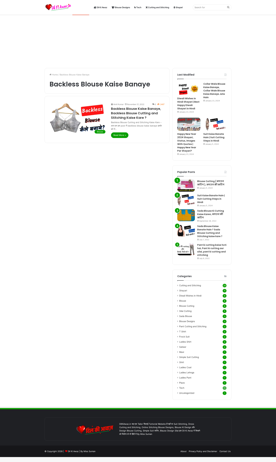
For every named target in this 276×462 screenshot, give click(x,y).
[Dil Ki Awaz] (59, 7)
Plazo (182, 382)
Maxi (181, 352)
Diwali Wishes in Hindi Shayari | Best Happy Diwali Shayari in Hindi (188, 103)
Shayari (179, 7)
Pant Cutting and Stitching (192, 326)
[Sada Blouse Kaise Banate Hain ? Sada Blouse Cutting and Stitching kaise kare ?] (186, 231)
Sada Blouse (185, 316)
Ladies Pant (185, 377)
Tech (138, 7)
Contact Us (225, 451)
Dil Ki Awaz (101, 7)
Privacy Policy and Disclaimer (203, 451)
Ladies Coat (185, 367)
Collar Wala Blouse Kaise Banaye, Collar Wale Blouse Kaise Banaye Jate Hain (214, 90)
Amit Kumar (118, 104)
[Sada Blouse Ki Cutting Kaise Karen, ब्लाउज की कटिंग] (186, 215)
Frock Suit (184, 336)
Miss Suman (90, 451)
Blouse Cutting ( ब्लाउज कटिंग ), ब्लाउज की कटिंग (210, 183)
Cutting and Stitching (158, 7)
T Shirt (182, 331)
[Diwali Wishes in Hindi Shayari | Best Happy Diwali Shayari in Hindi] (188, 88)
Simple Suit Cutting (189, 357)
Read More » (119, 135)
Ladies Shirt (185, 341)
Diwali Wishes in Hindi (190, 295)
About (183, 451)
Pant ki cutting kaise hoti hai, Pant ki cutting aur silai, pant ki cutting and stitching (211, 250)
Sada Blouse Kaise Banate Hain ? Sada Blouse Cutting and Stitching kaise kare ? (209, 231)
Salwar (182, 347)
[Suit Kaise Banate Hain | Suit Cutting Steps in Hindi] (214, 124)
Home (54, 74)
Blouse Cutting (186, 306)
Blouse (182, 301)
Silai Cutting (185, 311)
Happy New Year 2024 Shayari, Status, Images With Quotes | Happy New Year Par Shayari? (186, 142)
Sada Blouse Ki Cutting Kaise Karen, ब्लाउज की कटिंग (210, 214)
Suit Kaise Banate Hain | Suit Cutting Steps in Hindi (213, 137)
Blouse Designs (122, 7)
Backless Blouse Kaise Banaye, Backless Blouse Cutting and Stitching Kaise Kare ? (136, 113)
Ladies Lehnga (186, 372)
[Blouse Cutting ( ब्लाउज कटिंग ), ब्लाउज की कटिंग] (186, 186)
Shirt (181, 362)
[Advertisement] (138, 40)
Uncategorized (186, 393)
